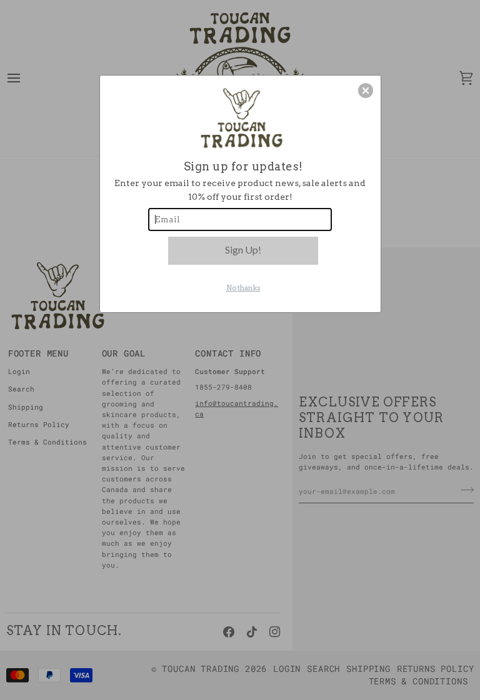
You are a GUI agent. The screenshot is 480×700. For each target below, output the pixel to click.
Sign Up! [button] (243, 249)
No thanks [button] (243, 287)
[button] (365, 90)
